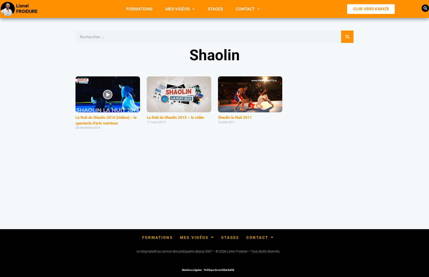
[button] (425, 8)
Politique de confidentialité (219, 270)
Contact (245, 8)
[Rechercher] (347, 37)
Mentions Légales (192, 270)
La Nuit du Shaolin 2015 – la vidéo (175, 117)
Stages (215, 8)
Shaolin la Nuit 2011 (235, 117)
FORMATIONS (139, 8)
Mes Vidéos (177, 8)
